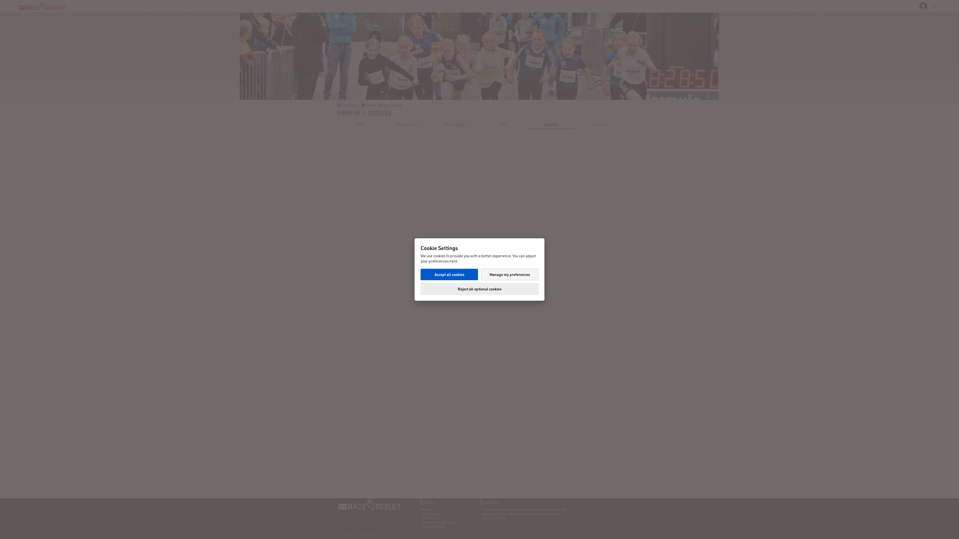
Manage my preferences (509, 274)
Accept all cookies (449, 274)
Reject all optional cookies (479, 288)
